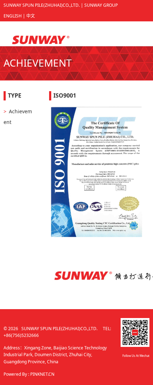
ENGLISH (13, 16)
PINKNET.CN (42, 374)
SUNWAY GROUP (101, 5)
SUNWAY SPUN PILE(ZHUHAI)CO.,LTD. (42, 5)
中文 (30, 16)
